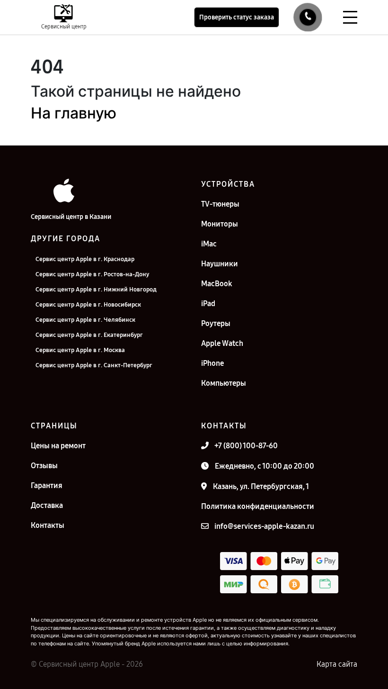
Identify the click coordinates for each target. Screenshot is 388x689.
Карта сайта (337, 664)
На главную (73, 113)
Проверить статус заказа (236, 17)
